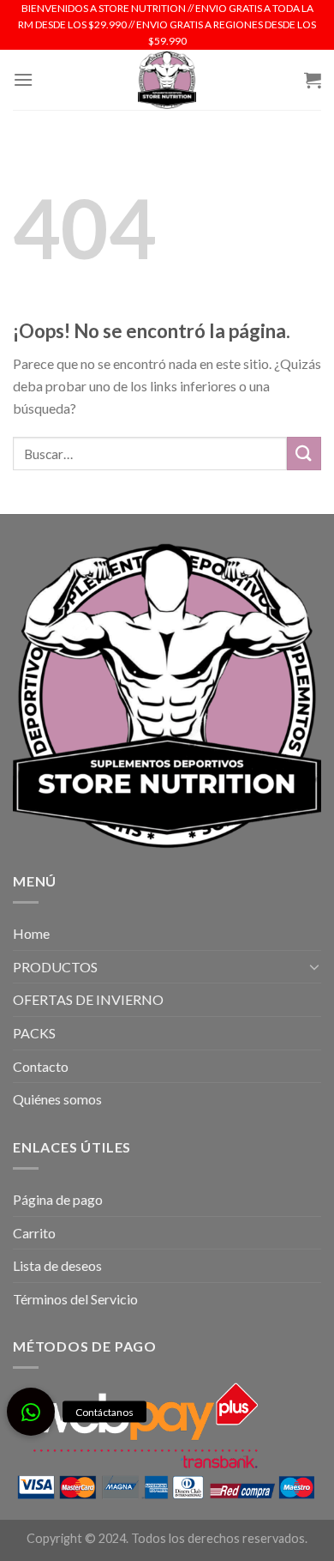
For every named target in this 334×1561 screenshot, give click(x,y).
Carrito (34, 1233)
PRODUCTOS (55, 967)
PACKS (34, 1033)
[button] (31, 1412)
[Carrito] (312, 80)
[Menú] (23, 79)
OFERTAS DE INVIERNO (88, 999)
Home (31, 933)
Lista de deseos (57, 1265)
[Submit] (304, 453)
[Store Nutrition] (167, 80)
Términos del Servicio (75, 1299)
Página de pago (58, 1199)
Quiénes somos (57, 1099)
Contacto (41, 1066)
